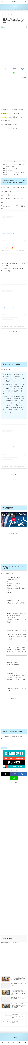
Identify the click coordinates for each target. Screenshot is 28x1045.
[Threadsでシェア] (11, 631)
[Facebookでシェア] (5, 631)
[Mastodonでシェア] (11, 627)
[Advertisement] (14, 93)
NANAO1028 (5, 250)
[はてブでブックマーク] (17, 631)
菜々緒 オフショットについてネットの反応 (14, 172)
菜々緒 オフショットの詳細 (10, 168)
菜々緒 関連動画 (8, 170)
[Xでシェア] (5, 627)
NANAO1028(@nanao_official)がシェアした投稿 (13, 326)
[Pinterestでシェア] (8, 635)
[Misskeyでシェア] (23, 627)
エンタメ (4, 748)
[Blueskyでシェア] (17, 627)
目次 (12, 161)
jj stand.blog (14, 1)
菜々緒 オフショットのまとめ (11, 174)
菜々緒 (10, 748)
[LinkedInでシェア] (14, 635)
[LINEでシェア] (23, 631)
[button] (25, 518)
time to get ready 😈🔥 (8, 248)
